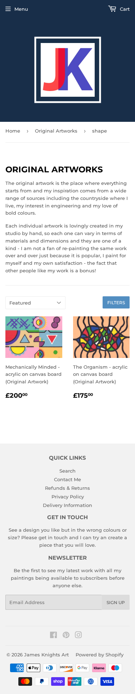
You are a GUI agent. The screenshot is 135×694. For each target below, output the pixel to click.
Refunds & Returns (67, 488)
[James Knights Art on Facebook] (53, 636)
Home (12, 131)
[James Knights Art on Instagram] (78, 636)
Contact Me (67, 479)
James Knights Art (46, 654)
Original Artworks (56, 131)
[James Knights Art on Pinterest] (66, 636)
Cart (124, 9)
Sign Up (116, 602)
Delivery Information (67, 505)
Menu (21, 9)
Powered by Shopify (99, 654)
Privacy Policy (67, 496)
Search (67, 471)
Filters (116, 302)
